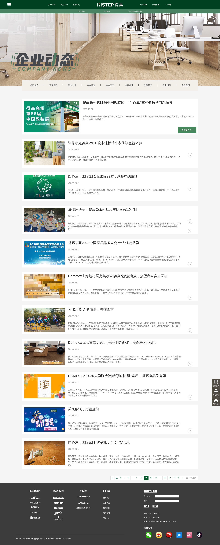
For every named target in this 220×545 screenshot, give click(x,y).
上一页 (118, 478)
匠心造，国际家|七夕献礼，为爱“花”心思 (99, 442)
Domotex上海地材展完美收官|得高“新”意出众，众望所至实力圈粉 (118, 276)
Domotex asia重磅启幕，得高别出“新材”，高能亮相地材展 (112, 342)
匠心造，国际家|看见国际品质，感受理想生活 (103, 176)
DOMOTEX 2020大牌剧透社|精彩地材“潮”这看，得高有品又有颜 (117, 376)
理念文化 (72, 85)
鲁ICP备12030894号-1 (24, 539)
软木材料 (107, 11)
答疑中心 (106, 518)
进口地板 (81, 11)
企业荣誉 (91, 85)
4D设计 (168, 5)
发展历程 (53, 85)
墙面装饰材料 (58, 491)
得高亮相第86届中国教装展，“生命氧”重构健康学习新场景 (127, 102)
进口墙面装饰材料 (135, 11)
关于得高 (52, 5)
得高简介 (34, 85)
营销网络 (143, 5)
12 (151, 478)
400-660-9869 (154, 514)
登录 (146, 506)
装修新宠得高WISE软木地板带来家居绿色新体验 (105, 143)
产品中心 (64, 5)
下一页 (176, 478)
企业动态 (110, 85)
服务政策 (106, 508)
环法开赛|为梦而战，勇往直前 (91, 309)
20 (165, 478)
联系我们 (148, 85)
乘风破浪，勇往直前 (83, 409)
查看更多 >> (187, 130)
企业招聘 (167, 85)
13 (156, 478)
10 (141, 478)
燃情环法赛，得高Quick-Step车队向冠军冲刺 (102, 209)
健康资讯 (129, 85)
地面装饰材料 (35, 491)
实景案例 (186, 85)
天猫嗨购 (156, 5)
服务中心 (76, 5)
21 (170, 478)
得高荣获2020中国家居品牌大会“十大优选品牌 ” (104, 243)
